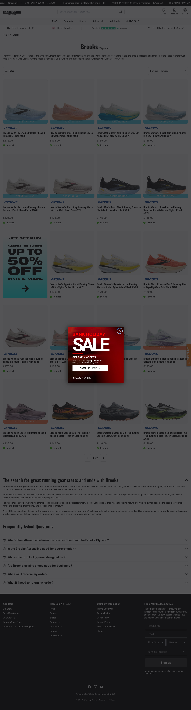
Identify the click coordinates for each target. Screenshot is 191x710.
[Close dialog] (119, 330)
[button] (96, 355)
